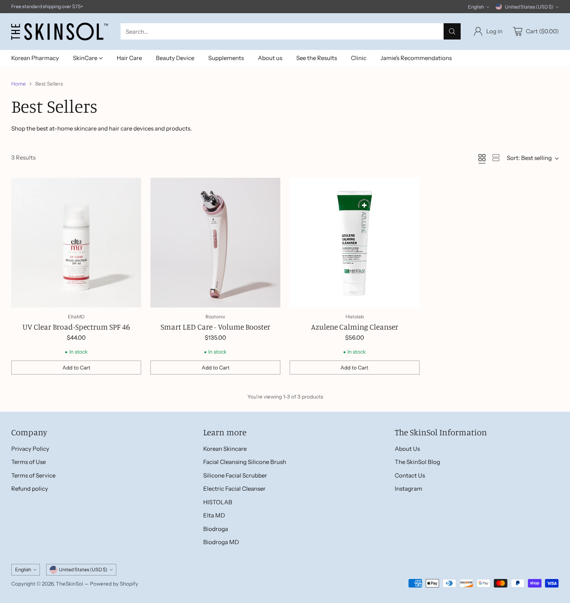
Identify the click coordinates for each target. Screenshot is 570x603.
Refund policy (29, 488)
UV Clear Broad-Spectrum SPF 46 (76, 327)
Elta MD (214, 515)
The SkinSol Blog (417, 462)
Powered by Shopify (114, 584)
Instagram (408, 488)
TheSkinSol (69, 584)
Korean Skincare (225, 448)
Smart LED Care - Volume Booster (215, 327)
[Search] (452, 31)
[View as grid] (482, 157)
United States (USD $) (529, 7)
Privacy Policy (30, 448)
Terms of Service (33, 475)
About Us (407, 448)
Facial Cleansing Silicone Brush (244, 462)
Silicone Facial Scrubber (235, 475)
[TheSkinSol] (59, 31)
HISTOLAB (217, 502)
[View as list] (496, 157)
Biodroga (215, 529)
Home (18, 84)
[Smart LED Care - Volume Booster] (215, 243)
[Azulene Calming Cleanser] (355, 243)
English (476, 7)
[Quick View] (131, 188)
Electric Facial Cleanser (234, 488)
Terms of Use (28, 462)
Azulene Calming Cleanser (354, 327)
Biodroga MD (221, 542)
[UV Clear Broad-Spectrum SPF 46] (76, 243)
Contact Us (410, 475)
